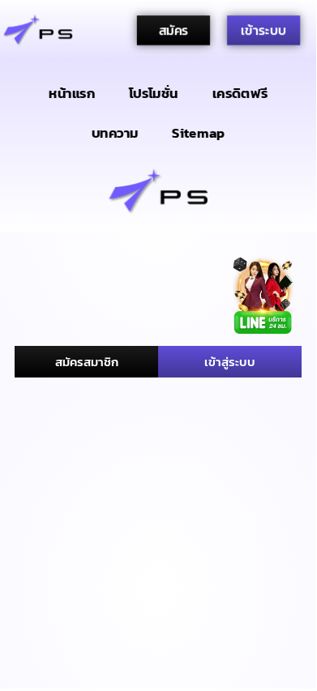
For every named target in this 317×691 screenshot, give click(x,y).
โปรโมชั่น (153, 93)
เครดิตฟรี (240, 93)
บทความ (115, 132)
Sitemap (198, 132)
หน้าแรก (72, 93)
